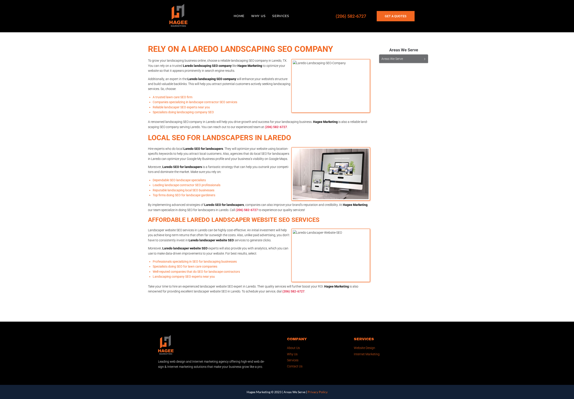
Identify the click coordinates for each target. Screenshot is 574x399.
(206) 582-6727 (351, 16)
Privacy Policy (318, 392)
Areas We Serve (294, 392)
